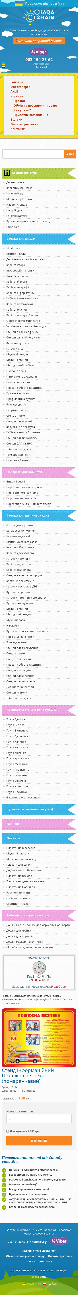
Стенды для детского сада (27, 995)
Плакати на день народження (26, 881)
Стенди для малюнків (20, 681)
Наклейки (12, 625)
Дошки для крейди (18, 930)
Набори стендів (16, 204)
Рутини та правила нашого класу (28, 221)
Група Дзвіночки (17, 736)
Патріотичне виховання (22, 376)
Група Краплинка (17, 758)
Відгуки (16, 120)
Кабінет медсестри (18, 564)
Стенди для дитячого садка (28, 515)
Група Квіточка (16, 753)
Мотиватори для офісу (21, 859)
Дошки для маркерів (20, 936)
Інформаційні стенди (20, 270)
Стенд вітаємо (15, 415)
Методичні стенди (18, 614)
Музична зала (15, 620)
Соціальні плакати (18, 898)
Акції (14, 91)
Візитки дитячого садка (21, 542)
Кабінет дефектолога (20, 553)
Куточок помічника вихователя (27, 597)
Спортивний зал (17, 410)
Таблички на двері (18, 449)
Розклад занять (16, 642)
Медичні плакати (17, 853)
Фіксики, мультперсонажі (23, 797)
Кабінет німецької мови (22, 315)
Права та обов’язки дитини (24, 387)
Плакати (13, 838)
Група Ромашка (16, 775)
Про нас (19, 101)
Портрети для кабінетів (25, 472)
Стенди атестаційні (19, 670)
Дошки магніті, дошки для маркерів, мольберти (38, 925)
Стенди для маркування (22, 648)
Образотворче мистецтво (23, 320)
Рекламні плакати (18, 892)
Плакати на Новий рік (21, 887)
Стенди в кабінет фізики (22, 332)
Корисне (17, 96)
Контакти (18, 129)
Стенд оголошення (18, 659)
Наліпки (13, 824)
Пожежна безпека (18, 382)
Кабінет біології (16, 281)
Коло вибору (14, 193)
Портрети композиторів (22, 492)
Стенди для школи (21, 239)
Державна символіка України (25, 259)
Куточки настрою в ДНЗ (22, 586)
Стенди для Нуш (24, 173)
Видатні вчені (15, 481)
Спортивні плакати (19, 903)
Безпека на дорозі (18, 536)
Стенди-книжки (16, 692)
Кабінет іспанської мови (22, 298)
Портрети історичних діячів (24, 487)
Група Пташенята (17, 769)
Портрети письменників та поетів (28, 504)
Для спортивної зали (20, 687)
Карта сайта (39, 1276)
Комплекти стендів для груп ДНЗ (32, 710)
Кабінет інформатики (20, 293)
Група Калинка (16, 741)
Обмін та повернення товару (36, 105)
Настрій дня (14, 210)
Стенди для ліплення (20, 675)
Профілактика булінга (20, 399)
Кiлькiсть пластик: (20, 1111)
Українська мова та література (26, 326)
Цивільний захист (18, 460)
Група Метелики (17, 764)
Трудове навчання (18, 454)
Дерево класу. (15, 182)
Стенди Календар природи (24, 575)
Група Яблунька (17, 792)
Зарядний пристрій (19, 188)
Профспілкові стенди (20, 636)
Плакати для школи (19, 864)
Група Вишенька (17, 730)
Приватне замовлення (31, 115)
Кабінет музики (16, 309)
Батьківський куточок (20, 530)
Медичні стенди (17, 354)
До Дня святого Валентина (24, 870)
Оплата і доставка (24, 124)
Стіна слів (12, 227)
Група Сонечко (16, 780)
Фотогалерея (20, 87)
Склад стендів (20, 1270)
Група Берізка (15, 725)
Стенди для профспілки (22, 438)
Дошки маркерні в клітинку (24, 941)
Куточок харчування (20, 603)
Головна (17, 82)
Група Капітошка (17, 747)
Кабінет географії (17, 287)
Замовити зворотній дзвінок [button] (39, 41)
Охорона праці (16, 371)
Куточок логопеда (18, 558)
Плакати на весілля (19, 875)
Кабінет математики (19, 304)
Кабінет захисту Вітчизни (23, 432)
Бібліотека (13, 248)
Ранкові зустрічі (16, 215)
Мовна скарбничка (19, 199)
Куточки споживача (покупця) (30, 809)
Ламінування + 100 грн (25, 1131)
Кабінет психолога (18, 569)
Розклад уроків (16, 404)
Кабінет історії (15, 265)
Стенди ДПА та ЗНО (19, 443)
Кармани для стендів (20, 581)
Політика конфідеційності (39, 1250)
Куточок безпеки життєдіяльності (28, 631)
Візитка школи (16, 253)
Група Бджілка (15, 719)
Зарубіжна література (20, 426)
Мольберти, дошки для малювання (30, 947)
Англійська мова (17, 276)
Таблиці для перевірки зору (28, 915)
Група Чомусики (17, 786)
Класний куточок (17, 343)
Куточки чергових (18, 592)
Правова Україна (17, 393)
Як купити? (22, 110)
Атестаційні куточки (19, 525)
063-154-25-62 (39, 59)
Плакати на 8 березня (20, 848)
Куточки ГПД (14, 348)
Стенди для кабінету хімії (23, 337)
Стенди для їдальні (19, 421)
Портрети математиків (21, 498)
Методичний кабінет (20, 365)
